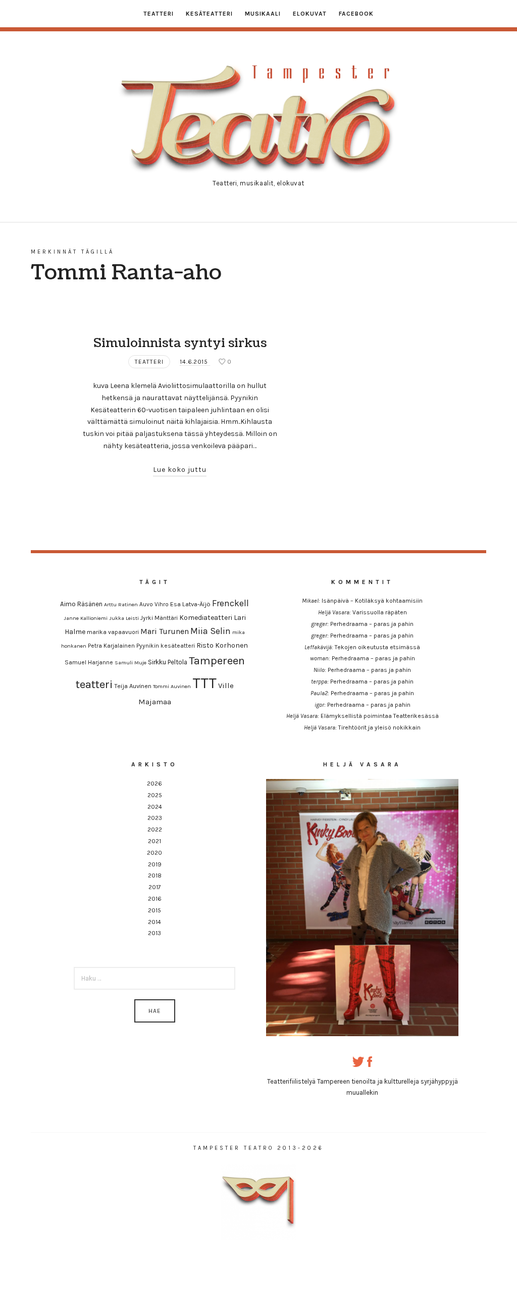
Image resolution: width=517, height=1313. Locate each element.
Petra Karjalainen (111, 645)
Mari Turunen (164, 631)
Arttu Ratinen (121, 604)
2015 (154, 910)
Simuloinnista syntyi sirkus (180, 343)
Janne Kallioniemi (86, 618)
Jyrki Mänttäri (159, 617)
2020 (154, 852)
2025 (154, 795)
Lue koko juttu (179, 469)
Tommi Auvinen (172, 686)
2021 (154, 841)
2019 (155, 864)
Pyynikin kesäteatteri (165, 645)
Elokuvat (310, 13)
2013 (154, 933)
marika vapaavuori (113, 632)
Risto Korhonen (222, 645)
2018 (155, 875)
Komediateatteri (205, 617)
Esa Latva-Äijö (190, 604)
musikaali (263, 13)
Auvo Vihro (154, 604)
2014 (154, 922)
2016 (155, 898)
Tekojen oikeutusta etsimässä (377, 647)
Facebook (356, 13)
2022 (154, 829)
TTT (204, 683)
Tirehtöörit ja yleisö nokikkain (379, 727)
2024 (154, 806)
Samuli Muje (130, 662)
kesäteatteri (209, 13)
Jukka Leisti (124, 618)
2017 (154, 887)
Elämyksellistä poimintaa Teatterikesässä (380, 715)
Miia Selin (210, 631)
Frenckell (230, 603)
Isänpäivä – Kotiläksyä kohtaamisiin (372, 600)
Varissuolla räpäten (379, 612)
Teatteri (158, 13)
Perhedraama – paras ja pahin (371, 623)
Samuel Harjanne (89, 662)
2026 (154, 783)
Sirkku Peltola (167, 662)
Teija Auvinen (132, 686)
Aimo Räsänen (81, 604)
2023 (154, 817)
